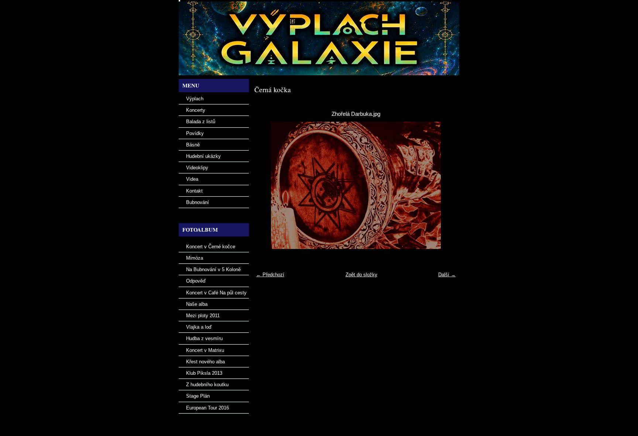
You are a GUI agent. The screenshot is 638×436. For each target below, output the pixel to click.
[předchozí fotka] (266, 185)
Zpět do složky (361, 274)
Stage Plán (198, 396)
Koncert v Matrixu (205, 350)
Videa (192, 179)
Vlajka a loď (199, 327)
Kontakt (194, 191)
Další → (447, 274)
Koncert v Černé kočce (210, 246)
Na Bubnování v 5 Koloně (213, 269)
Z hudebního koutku (207, 384)
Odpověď (196, 281)
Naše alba (196, 304)
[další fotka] (445, 185)
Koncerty (195, 110)
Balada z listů (200, 121)
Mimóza (194, 258)
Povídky (195, 133)
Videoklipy (197, 167)
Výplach (194, 98)
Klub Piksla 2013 (204, 373)
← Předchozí (270, 274)
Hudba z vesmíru (204, 338)
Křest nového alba (205, 361)
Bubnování (197, 202)
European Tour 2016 (207, 408)
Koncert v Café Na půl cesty (216, 292)
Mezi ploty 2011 (203, 315)
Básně (193, 145)
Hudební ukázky (203, 156)
